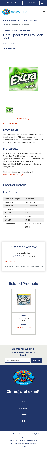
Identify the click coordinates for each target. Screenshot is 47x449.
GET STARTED (13, 2)
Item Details (10, 192)
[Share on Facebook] (23, 421)
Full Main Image (23, 118)
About (23, 401)
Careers (23, 414)
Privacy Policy (7, 434)
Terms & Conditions (19, 434)
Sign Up (36, 360)
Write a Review (9, 261)
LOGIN (32, 2)
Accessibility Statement (35, 434)
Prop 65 (27, 437)
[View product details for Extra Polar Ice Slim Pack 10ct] (23, 301)
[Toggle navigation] (44, 12)
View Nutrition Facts (12, 175)
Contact (23, 408)
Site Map (20, 437)
